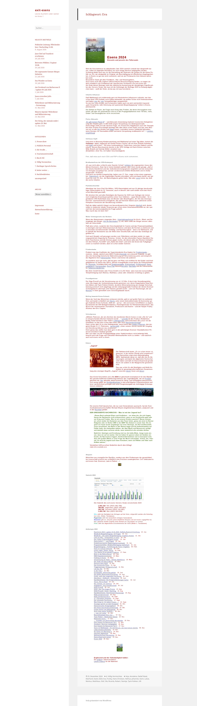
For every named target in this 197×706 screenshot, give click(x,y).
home (37, 214)
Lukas (147, 679)
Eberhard (89, 679)
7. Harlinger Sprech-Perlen (45, 166)
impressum (39, 205)
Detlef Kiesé (142, 676)
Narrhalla (132, 266)
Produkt (148, 378)
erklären (128, 165)
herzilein (124, 266)
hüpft (91, 145)
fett (98, 129)
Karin (142, 679)
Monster (89, 290)
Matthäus (96, 681)
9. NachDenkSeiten (42, 174)
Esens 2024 (98, 639)
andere (99, 659)
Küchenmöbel (101, 266)
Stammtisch (93, 176)
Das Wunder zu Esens (43, 81)
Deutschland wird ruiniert (102, 637)
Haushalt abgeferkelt (101, 633)
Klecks (112, 301)
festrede (123, 254)
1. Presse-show (40, 141)
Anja (127, 676)
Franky (109, 679)
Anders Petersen (138, 324)
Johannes (135, 679)
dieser (128, 371)
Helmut (128, 679)
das (101, 380)
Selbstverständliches (96, 268)
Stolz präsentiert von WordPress (98, 700)
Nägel (112, 129)
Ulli (140, 681)
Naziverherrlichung (133, 322)
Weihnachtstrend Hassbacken (104, 635)
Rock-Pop (111, 266)
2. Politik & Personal (43, 146)
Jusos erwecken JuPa (43, 96)
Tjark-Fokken (133, 681)
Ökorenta (91, 264)
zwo (95, 101)
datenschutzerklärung (43, 209)
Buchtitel (98, 410)
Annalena (133, 676)
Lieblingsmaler (119, 321)
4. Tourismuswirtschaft (44, 154)
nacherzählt (114, 326)
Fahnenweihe (106, 258)
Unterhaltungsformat (125, 219)
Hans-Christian (118, 679)
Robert (117, 681)
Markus (89, 681)
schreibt (125, 319)
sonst (138, 178)
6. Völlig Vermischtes (43, 162)
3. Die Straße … (41, 150)
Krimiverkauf (130, 264)
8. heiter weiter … (42, 170)
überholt (139, 205)
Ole (106, 681)
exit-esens (42, 10)
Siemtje (124, 681)
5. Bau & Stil (39, 158)
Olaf (102, 681)
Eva (104, 679)
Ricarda (111, 681)
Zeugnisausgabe (118, 264)
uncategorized (40, 178)
